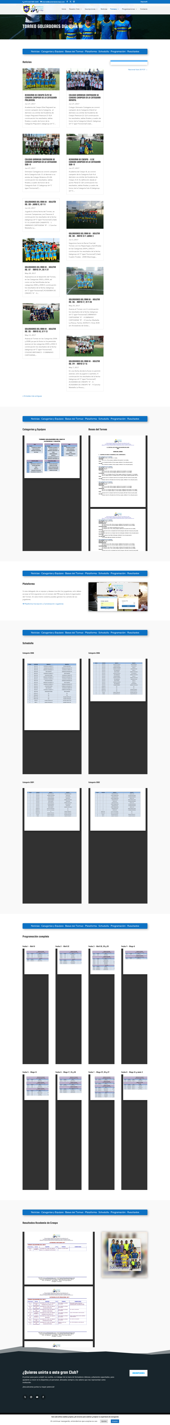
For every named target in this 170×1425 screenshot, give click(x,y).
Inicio (64, 9)
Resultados (133, 51)
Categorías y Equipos (52, 51)
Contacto (143, 9)
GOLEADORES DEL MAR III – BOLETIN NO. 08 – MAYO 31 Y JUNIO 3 (84, 234)
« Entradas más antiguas (32, 396)
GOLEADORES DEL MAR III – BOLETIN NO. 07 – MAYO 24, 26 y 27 (40, 268)
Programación (118, 51)
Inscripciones (90, 9)
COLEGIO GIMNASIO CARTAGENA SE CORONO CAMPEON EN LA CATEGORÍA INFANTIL (85, 97)
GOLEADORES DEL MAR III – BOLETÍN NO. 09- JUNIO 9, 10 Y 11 (40, 203)
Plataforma (91, 51)
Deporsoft (144, 2)
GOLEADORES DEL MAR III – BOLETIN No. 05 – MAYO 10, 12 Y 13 (40, 330)
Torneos (113, 9)
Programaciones (128, 9)
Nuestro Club (74, 9)
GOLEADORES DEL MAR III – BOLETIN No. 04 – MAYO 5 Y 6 (84, 362)
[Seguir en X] (25, 1397)
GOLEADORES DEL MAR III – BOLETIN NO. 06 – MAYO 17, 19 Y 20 (84, 300)
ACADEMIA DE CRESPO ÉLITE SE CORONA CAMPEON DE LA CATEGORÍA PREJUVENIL (41, 97)
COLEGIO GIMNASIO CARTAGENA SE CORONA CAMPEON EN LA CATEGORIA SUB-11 (41, 162)
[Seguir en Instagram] (31, 1397)
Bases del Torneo (74, 51)
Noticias (104, 9)
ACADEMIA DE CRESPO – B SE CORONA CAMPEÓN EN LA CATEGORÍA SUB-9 (85, 162)
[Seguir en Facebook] (43, 1397)
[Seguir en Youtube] (37, 1397)
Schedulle (104, 51)
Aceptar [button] (115, 1421)
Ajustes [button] (104, 1421)
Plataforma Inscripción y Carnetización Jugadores (43, 604)
